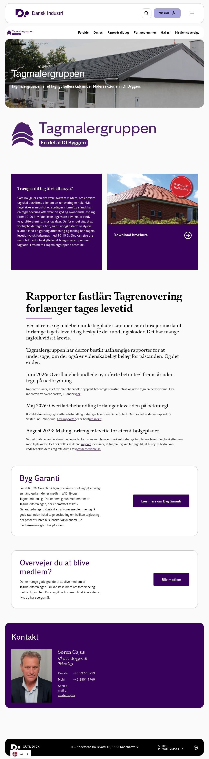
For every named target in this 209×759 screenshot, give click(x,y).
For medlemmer (145, 32)
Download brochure (130, 235)
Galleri (165, 32)
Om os (98, 32)
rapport (86, 444)
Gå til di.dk (31, 746)
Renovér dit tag (118, 32)
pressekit (95, 419)
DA (21, 754)
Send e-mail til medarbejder (66, 690)
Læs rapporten (66, 419)
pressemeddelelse (88, 449)
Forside (83, 32)
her (78, 394)
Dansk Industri (18, 43)
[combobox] (20, 754)
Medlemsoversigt (187, 32)
